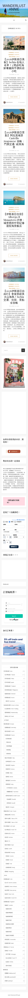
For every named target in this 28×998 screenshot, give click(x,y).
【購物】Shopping (9, 871)
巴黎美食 (8, 753)
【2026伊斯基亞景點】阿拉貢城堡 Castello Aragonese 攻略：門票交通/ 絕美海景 (14, 140)
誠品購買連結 (18, 386)
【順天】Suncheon (10, 701)
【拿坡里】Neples (10, 765)
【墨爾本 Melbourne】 (10, 973)
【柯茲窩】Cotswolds (10, 939)
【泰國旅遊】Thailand (10, 686)
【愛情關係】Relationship (11, 712)
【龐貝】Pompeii (9, 807)
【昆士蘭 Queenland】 (10, 977)
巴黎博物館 (9, 746)
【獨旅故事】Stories (9, 814)
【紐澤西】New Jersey (10, 890)
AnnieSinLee (9, 102)
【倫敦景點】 (8, 928)
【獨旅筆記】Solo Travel (9, 811)
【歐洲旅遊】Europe (13, 54)
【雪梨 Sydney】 (8, 981)
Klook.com (6, 584)
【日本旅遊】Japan (9, 682)
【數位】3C (7, 841)
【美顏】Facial (9, 860)
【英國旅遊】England (8, 901)
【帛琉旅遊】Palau (9, 678)
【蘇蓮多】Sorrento (10, 780)
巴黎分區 (8, 742)
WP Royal (17, 995)
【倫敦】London (8, 905)
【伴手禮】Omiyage (10, 954)
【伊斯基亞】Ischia (13, 52)
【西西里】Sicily (9, 784)
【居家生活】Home (9, 833)
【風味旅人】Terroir (8, 947)
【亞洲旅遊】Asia (7, 671)
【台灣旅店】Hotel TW (10, 829)
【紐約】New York (9, 894)
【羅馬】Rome (9, 776)
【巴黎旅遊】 (8, 738)
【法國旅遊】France (9, 735)
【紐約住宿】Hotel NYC (10, 898)
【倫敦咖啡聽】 (9, 916)
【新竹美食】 (8, 965)
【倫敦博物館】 (9, 912)
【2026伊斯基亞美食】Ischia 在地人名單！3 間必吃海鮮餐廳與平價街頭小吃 (14, 65)
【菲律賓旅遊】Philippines (11, 690)
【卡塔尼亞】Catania (11, 788)
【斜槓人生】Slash (9, 716)
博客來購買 (11, 386)
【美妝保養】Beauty (9, 852)
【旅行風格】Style (9, 845)
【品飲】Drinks (9, 962)
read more (14, 97)
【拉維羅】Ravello (11, 799)
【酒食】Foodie (8, 950)
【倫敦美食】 (8, 931)
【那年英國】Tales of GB (10, 822)
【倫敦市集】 (8, 920)
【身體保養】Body (10, 867)
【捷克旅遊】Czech (9, 731)
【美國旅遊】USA (7, 879)
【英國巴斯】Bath (9, 943)
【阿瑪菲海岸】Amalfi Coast (12, 795)
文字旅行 (6, 720)
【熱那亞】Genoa (9, 769)
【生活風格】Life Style (9, 826)
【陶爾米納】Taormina (12, 791)
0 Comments (21, 102)
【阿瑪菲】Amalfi (10, 803)
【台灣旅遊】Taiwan (9, 674)
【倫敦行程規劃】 (9, 935)
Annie (5, 875)
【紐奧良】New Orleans (10, 886)
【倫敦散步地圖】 (9, 924)
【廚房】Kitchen (8, 837)
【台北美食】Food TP (11, 958)
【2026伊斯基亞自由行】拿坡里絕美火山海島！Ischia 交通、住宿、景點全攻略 (14, 296)
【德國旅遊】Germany (10, 727)
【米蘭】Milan (9, 773)
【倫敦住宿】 (8, 909)
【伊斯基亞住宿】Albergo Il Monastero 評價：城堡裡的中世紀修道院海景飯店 (14, 219)
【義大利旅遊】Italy (14, 56)
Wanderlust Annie (14, 7)
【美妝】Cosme (9, 856)
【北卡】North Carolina (10, 882)
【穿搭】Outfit (8, 848)
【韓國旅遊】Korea (9, 697)
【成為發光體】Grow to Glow (11, 705)
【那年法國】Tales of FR (10, 818)
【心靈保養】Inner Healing (11, 708)
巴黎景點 (8, 750)
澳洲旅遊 (5, 969)
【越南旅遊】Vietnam (9, 693)
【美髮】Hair (8, 863)
